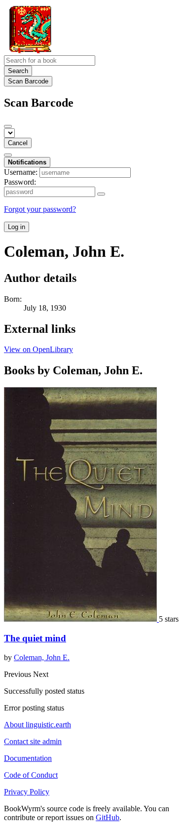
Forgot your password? (40, 209)
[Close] (8, 126)
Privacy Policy (26, 792)
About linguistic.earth (37, 724)
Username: (20, 172)
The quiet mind (35, 638)
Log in (16, 227)
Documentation (28, 758)
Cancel (18, 143)
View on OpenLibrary (38, 349)
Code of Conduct (31, 775)
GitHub (107, 817)
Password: (20, 182)
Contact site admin (33, 741)
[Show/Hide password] (101, 194)
